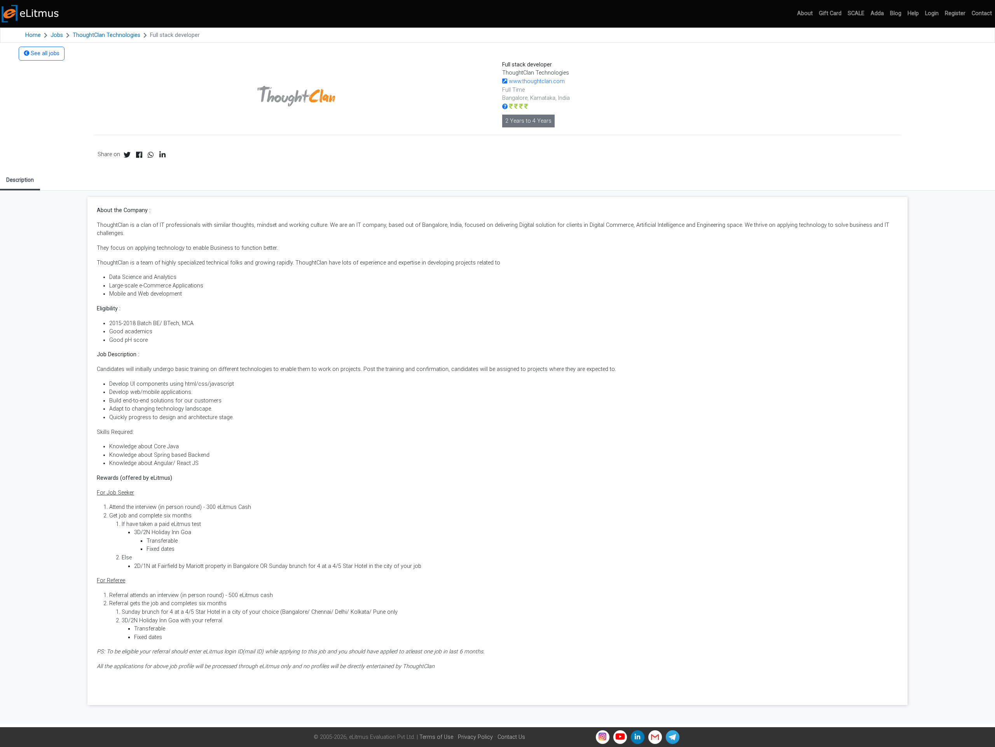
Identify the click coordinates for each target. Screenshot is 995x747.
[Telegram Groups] (672, 737)
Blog (895, 13)
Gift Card (830, 13)
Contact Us (511, 737)
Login (932, 13)
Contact (982, 13)
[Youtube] (620, 737)
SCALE (856, 13)
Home (33, 35)
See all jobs (44, 53)
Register (955, 13)
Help (913, 13)
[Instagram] (602, 737)
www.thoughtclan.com (536, 81)
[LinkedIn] (637, 737)
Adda (877, 13)
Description (20, 180)
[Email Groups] (655, 737)
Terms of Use (436, 737)
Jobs (57, 35)
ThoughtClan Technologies (106, 35)
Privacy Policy (475, 737)
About (805, 13)
